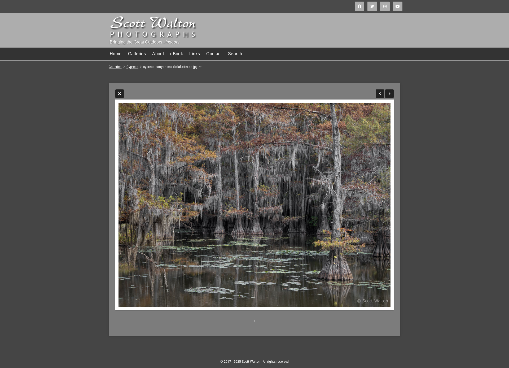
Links (194, 53)
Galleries (137, 53)
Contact (214, 53)
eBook (176, 53)
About (158, 53)
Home (116, 53)
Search (235, 53)
